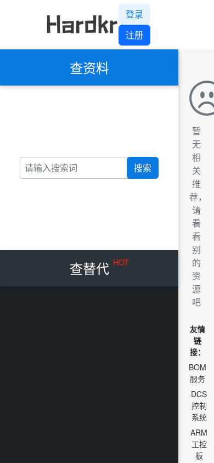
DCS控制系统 (199, 405)
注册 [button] (134, 35)
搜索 (142, 167)
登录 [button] (134, 14)
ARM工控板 (198, 444)
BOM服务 (197, 373)
